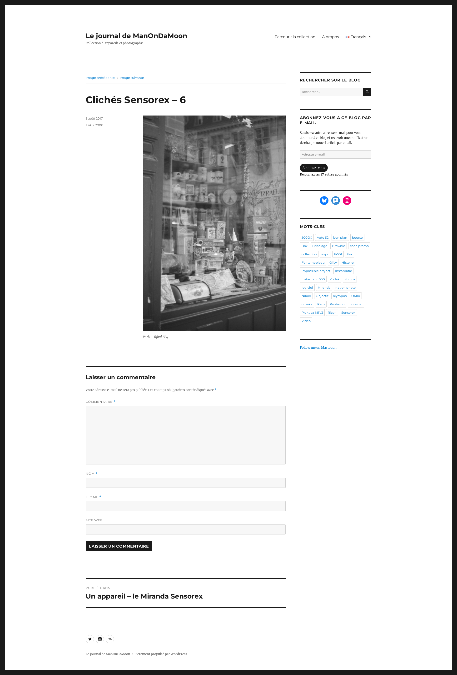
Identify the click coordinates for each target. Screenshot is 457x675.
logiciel (307, 287)
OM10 (355, 296)
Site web (94, 520)
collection (309, 254)
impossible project (316, 271)
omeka (307, 304)
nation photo (345, 287)
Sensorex (348, 312)
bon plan (340, 237)
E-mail (93, 497)
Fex (349, 254)
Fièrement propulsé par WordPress (160, 654)
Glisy (333, 262)
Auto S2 (322, 237)
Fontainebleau (313, 262)
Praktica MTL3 (312, 312)
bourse (357, 237)
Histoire (348, 262)
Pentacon (337, 304)
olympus (340, 296)
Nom (92, 474)
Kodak (335, 279)
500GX (307, 237)
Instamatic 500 (313, 279)
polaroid (356, 304)
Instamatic (343, 271)
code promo (359, 246)
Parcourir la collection (295, 37)
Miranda (324, 287)
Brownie (338, 246)
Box (305, 246)
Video (306, 321)
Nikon (306, 296)
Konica (349, 279)
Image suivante (132, 78)
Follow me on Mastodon (318, 348)
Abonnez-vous (314, 168)
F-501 (338, 254)
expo (325, 254)
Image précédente (100, 78)
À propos (330, 37)
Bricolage (319, 246)
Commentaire (101, 402)
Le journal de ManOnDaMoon (136, 36)
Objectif (322, 296)
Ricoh (332, 312)
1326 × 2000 (94, 125)
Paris (321, 304)
